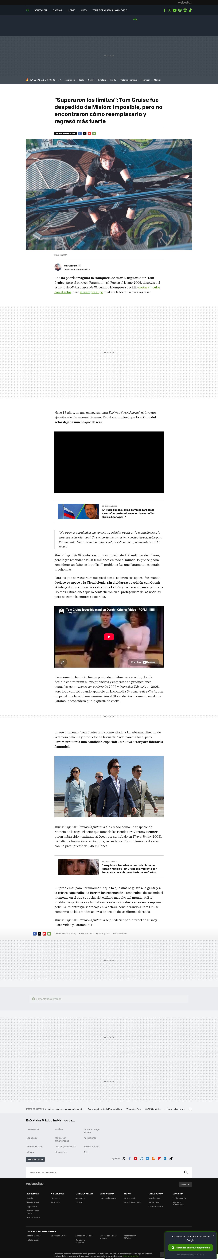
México (30, 1152)
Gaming (57, 10)
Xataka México (34, 1235)
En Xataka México (109, 506)
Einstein (102, 79)
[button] (72, 265)
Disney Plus (104, 933)
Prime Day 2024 (34, 1146)
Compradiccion (155, 1206)
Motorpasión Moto (132, 1202)
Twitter (169, 10)
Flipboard (89, 133)
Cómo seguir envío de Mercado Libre (105, 1109)
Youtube (174, 10)
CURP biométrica (153, 1109)
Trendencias (154, 1198)
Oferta (52, 79)
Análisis (59, 1129)
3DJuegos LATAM (59, 1235)
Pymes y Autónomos (178, 1203)
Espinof (78, 1202)
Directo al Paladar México (108, 1236)
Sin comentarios (67, 133)
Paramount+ (87, 933)
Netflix (91, 79)
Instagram (180, 10)
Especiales (32, 1137)
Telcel (87, 1152)
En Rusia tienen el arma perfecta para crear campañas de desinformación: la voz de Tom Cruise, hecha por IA (128, 513)
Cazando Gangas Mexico (92, 1131)
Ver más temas (35, 1159)
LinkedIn (165, 1157)
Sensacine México (84, 1235)
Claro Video (120, 933)
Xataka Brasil (33, 1239)
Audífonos (70, 79)
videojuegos (61, 1152)
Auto (84, 10)
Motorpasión (130, 1198)
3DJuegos (55, 1198)
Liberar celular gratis (175, 1109)
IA (60, 79)
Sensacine (80, 1198)
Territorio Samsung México (110, 10)
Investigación (33, 1129)
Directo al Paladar (108, 1198)
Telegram (147, 1157)
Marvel (157, 79)
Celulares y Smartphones (62, 1139)
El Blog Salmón (179, 1198)
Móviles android (91, 1146)
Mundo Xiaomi (33, 1217)
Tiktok (190, 10)
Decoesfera (153, 1202)
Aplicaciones (90, 1137)
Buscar (186, 1172)
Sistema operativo (128, 79)
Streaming (71, 933)
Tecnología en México (65, 1146)
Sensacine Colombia (80, 1241)
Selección (40, 10)
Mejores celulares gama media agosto (65, 1109)
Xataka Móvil (33, 1202)
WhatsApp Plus (133, 1109)
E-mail (94, 133)
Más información (131, 1256)
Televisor (146, 79)
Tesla (81, 79)
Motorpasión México (130, 1236)
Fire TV (113, 79)
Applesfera (32, 1206)
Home (71, 10)
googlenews (185, 10)
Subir (183, 1184)
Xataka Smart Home (33, 1211)
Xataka (30, 1198)
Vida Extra (56, 1202)
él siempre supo (91, 292)
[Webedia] (185, 2)
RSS (153, 1157)
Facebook (164, 10)
